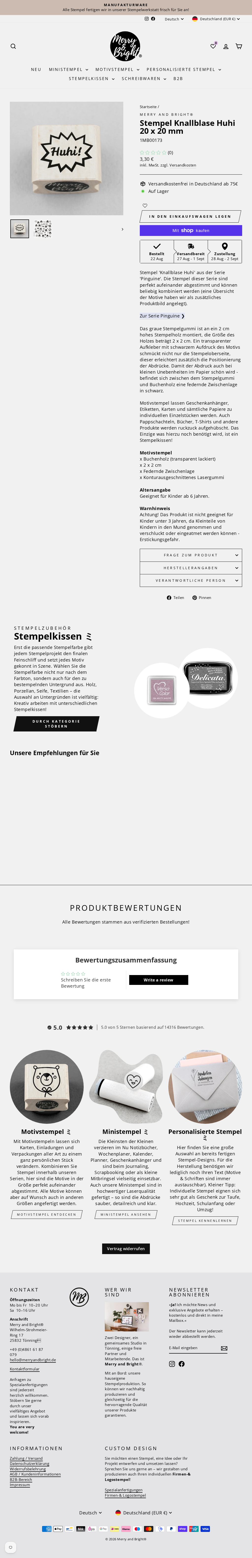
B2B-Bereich (21, 1479)
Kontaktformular (25, 1368)
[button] (153, 152)
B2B (178, 78)
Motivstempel (115, 69)
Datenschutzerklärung (29, 1463)
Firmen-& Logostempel (125, 1495)
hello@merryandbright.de (33, 1359)
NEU (36, 69)
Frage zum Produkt (191, 555)
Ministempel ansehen (126, 1214)
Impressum (20, 1484)
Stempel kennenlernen (205, 1221)
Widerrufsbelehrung (28, 1468)
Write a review (158, 980)
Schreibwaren (142, 78)
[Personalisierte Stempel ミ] (205, 1087)
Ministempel (66, 69)
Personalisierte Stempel (182, 69)
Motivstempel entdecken (46, 1214)
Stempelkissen (90, 78)
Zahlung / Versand (26, 1458)
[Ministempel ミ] (126, 1087)
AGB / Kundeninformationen (35, 1474)
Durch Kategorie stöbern (56, 724)
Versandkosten (183, 165)
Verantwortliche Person (191, 580)
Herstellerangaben (191, 567)
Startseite (148, 106)
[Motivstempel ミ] (47, 1087)
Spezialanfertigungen (123, 1489)
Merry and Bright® (167, 114)
